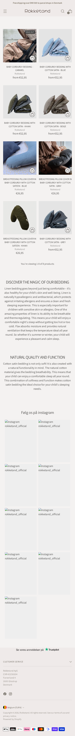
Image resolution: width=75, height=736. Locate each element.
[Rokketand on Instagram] (11, 694)
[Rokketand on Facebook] (5, 694)
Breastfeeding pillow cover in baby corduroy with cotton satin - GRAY (55, 182)
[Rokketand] (37, 11)
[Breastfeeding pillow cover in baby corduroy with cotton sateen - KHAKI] (19, 217)
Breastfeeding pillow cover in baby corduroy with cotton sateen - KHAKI (19, 242)
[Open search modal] (62, 11)
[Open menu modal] (5, 11)
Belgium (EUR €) (14, 707)
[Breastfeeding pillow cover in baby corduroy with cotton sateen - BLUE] (19, 158)
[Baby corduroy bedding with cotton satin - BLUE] (55, 45)
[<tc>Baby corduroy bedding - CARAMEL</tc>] (19, 45)
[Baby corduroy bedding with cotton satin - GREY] (55, 217)
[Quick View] (32, 58)
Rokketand (24, 712)
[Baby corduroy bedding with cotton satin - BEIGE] (55, 102)
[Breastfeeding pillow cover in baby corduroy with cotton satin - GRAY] (55, 158)
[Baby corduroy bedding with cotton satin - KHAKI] (19, 102)
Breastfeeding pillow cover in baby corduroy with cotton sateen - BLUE (19, 182)
